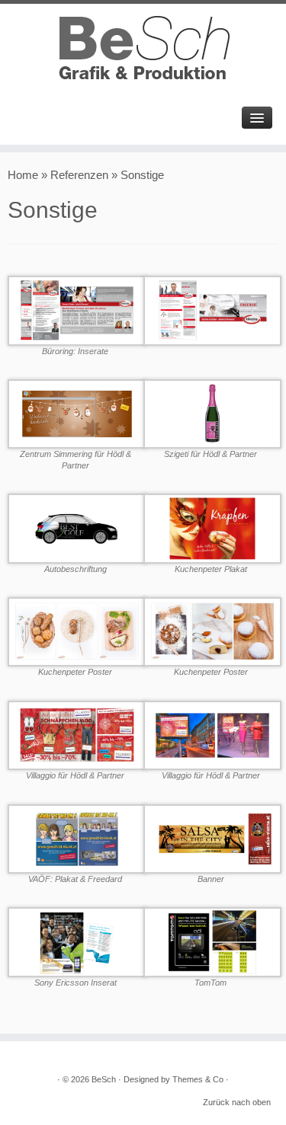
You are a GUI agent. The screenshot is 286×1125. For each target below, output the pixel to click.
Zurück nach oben (237, 1102)
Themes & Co (197, 1079)
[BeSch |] (143, 49)
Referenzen (79, 174)
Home (23, 174)
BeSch (104, 1079)
